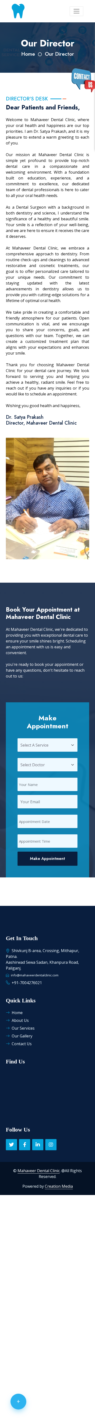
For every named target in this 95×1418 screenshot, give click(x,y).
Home (28, 54)
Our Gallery (22, 1036)
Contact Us (22, 1043)
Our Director (59, 54)
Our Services (23, 1028)
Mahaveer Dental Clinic (39, 1170)
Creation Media (59, 1186)
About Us (20, 1020)
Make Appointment (47, 858)
